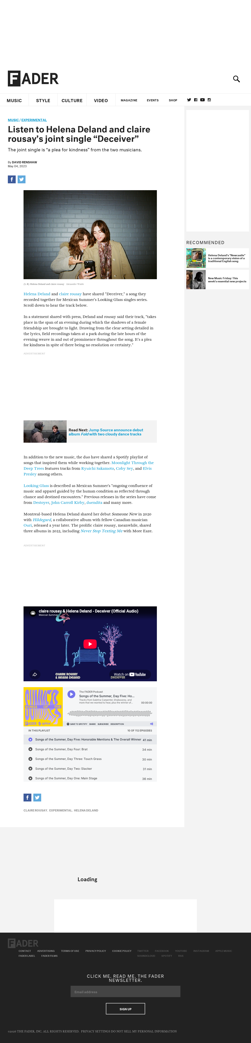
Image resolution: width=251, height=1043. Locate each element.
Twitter (189, 99)
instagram (209, 99)
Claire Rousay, (36, 809)
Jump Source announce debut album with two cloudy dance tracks (106, 431)
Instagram (201, 950)
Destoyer (41, 502)
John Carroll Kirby (68, 502)
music (13, 119)
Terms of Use (70, 950)
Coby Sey (124, 468)
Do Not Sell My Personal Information (144, 1031)
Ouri (28, 525)
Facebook (162, 950)
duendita (94, 502)
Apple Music (223, 950)
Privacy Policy (95, 950)
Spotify (166, 955)
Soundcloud (146, 955)
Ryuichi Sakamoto (97, 468)
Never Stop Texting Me (101, 531)
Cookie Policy (121, 950)
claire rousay (70, 294)
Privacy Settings (95, 1031)
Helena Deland (37, 294)
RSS (181, 955)
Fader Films (49, 955)
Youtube (181, 950)
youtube (202, 99)
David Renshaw (24, 161)
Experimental (34, 119)
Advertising (46, 950)
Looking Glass (36, 485)
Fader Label (27, 955)
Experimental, (61, 809)
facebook (195, 99)
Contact (25, 950)
